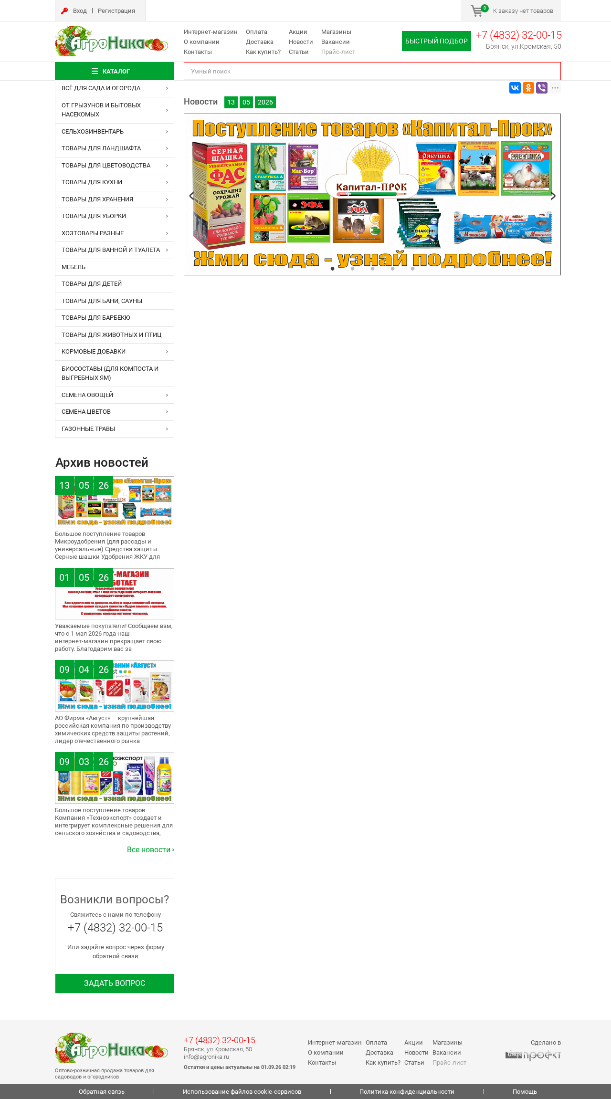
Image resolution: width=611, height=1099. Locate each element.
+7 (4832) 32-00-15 (519, 35)
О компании (202, 41)
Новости (301, 41)
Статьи (299, 51)
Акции (298, 31)
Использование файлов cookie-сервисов (242, 1091)
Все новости (148, 849)
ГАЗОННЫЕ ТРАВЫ (88, 428)
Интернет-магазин (211, 31)
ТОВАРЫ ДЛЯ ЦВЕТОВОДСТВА (106, 165)
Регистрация (116, 10)
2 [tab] (352, 268)
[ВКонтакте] (515, 88)
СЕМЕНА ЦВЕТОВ (86, 411)
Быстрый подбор (436, 41)
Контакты (198, 51)
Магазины (336, 31)
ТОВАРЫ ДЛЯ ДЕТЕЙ (92, 283)
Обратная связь (102, 1091)
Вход (80, 10)
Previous (191, 196)
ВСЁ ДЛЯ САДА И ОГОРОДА (101, 88)
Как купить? (263, 51)
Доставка (260, 41)
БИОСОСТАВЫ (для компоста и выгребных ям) (110, 373)
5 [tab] (412, 268)
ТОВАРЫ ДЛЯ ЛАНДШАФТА (101, 148)
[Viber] (542, 88)
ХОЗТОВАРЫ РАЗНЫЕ (93, 233)
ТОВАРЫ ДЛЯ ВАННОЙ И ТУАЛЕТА (111, 249)
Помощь (525, 1091)
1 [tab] (332, 268)
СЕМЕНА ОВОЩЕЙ (87, 394)
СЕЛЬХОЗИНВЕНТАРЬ (93, 131)
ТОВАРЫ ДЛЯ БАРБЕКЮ (96, 317)
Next (553, 196)
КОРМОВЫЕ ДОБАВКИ (94, 351)
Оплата (256, 31)
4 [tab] (392, 268)
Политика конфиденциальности (406, 1091)
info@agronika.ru (206, 1056)
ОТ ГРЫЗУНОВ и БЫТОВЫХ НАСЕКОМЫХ (101, 110)
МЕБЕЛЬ (73, 267)
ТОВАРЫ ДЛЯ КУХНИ (92, 182)
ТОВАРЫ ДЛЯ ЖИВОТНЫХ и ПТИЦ (112, 334)
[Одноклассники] (528, 88)
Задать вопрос (114, 983)
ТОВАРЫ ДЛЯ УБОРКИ (94, 216)
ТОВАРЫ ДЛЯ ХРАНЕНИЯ (97, 199)
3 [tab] (372, 268)
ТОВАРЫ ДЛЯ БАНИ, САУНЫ (102, 300)
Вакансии (335, 41)
